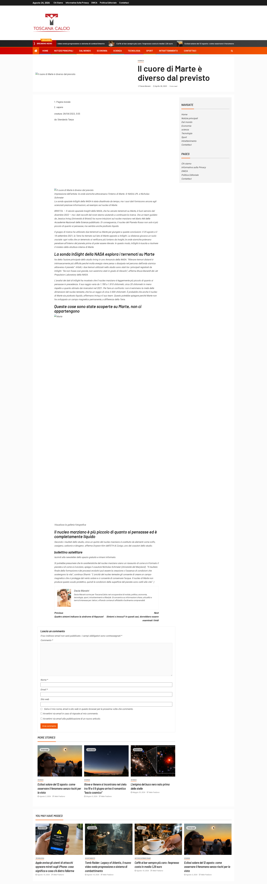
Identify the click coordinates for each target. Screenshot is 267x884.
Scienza (141, 61)
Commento (46, 640)
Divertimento (90, 858)
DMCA (94, 3)
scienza (117, 51)
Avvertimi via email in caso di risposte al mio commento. (70, 713)
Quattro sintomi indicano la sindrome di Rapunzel (78, 615)
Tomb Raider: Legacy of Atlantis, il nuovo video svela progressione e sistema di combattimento (108, 866)
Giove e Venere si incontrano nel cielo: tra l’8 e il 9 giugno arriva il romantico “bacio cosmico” (105, 788)
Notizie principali (63, 51)
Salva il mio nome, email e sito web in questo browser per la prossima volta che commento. (88, 709)
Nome (44, 680)
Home (45, 51)
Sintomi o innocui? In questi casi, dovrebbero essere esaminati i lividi (132, 617)
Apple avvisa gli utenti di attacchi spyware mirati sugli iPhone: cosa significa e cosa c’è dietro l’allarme (54, 866)
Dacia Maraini (145, 86)
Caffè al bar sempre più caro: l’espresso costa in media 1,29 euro (117, 43)
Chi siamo (58, 3)
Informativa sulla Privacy (77, 3)
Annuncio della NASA (115, 259)
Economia (102, 51)
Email (44, 689)
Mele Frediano (59, 796)
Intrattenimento (168, 51)
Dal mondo (85, 51)
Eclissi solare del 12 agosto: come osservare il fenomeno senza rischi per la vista (192, 43)
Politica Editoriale (108, 3)
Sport (149, 51)
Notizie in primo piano (143, 858)
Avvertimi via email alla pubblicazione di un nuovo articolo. (72, 718)
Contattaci (124, 3)
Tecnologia (134, 51)
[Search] (232, 50)
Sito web (44, 699)
